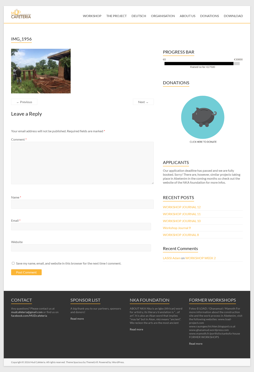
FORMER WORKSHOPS (212, 300)
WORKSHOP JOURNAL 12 (182, 207)
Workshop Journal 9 (177, 228)
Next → (143, 102)
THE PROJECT (116, 16)
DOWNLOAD (233, 16)
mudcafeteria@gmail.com (27, 312)
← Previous (24, 102)
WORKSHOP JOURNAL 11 (182, 214)
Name (16, 197)
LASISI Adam (172, 258)
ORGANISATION (163, 16)
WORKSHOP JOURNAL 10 (182, 221)
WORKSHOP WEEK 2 (200, 258)
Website (17, 242)
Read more (77, 318)
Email (15, 220)
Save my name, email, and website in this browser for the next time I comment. (68, 263)
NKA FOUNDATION (149, 300)
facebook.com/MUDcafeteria (29, 315)
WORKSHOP (92, 16)
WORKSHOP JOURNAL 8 (181, 235)
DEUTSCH (139, 16)
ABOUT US (187, 16)
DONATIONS (209, 16)
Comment (19, 139)
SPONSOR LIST (85, 300)
